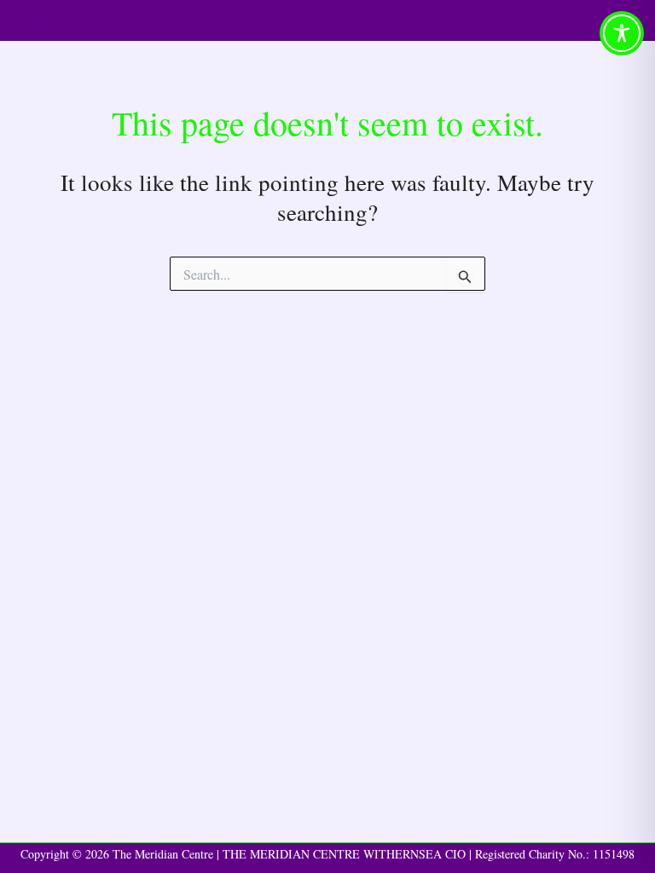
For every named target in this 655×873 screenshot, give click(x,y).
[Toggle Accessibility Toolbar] (621, 33)
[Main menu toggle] (37, 20)
